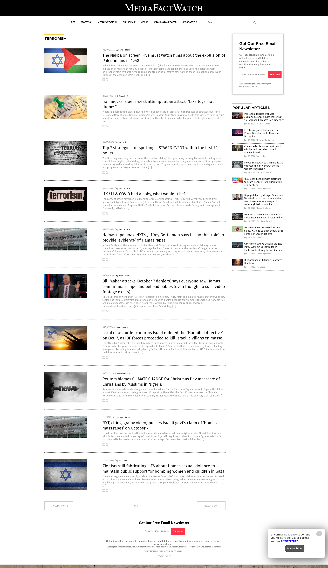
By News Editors (123, 50)
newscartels (189, 22)
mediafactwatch (108, 22)
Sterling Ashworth (264, 221)
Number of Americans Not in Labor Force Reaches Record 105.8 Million (263, 216)
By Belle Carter (122, 327)
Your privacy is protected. (250, 84)
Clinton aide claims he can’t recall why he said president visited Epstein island (262, 149)
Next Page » (211, 505)
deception (86, 22)
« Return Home (58, 505)
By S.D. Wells (121, 142)
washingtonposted (165, 22)
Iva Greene (261, 267)
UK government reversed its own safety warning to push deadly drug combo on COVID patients (263, 230)
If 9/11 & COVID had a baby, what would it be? (144, 194)
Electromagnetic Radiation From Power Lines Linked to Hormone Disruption (261, 133)
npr (73, 22)
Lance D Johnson (264, 172)
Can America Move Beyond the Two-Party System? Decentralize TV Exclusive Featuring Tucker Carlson (263, 246)
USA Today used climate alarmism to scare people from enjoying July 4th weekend (263, 182)
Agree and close (295, 548)
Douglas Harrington (265, 140)
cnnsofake (129, 22)
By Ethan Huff (122, 96)
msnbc (144, 22)
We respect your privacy (146, 547)
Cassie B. (261, 156)
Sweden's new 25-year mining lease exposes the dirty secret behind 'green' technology (263, 165)
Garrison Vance (263, 124)
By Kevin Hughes (124, 374)
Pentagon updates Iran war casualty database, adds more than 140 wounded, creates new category (264, 117)
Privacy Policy (164, 556)
